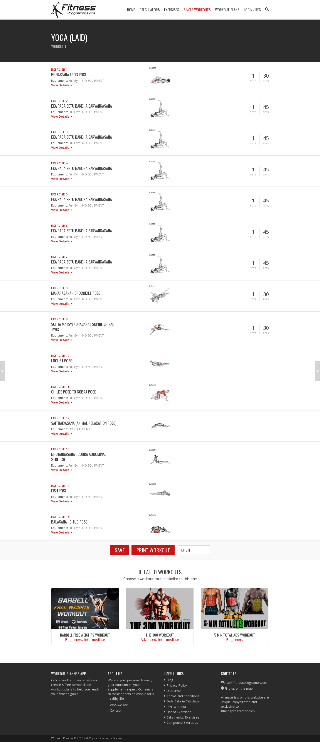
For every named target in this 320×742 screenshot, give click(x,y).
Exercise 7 (59, 257)
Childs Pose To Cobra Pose (73, 392)
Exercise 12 (60, 418)
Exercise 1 (59, 69)
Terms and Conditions (183, 696)
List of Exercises (179, 712)
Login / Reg (252, 9)
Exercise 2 (59, 101)
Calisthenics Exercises (183, 717)
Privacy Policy (177, 685)
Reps (266, 81)
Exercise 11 (60, 387)
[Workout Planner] (73, 9)
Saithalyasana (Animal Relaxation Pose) (83, 423)
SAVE (120, 550)
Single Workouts (197, 9)
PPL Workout (176, 706)
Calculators (150, 9)
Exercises (171, 9)
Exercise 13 (60, 449)
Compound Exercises (182, 722)
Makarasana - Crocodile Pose (75, 293)
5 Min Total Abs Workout (234, 635)
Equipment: (59, 80)
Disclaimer (174, 690)
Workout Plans (227, 9)
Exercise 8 (59, 288)
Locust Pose (61, 360)
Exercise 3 (59, 132)
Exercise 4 (59, 163)
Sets (253, 81)
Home (131, 9)
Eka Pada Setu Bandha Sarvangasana (81, 106)
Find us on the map (238, 688)
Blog (170, 680)
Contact (115, 710)
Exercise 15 (60, 517)
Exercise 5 (59, 194)
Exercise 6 (59, 225)
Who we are (119, 705)
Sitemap (118, 738)
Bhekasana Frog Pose (69, 74)
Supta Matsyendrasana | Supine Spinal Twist (82, 326)
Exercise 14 (60, 486)
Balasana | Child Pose (69, 522)
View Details (60, 85)
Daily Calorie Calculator (183, 701)
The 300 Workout (160, 635)
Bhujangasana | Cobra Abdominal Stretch (78, 456)
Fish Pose (59, 491)
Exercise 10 (60, 355)
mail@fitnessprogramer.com (245, 682)
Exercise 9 (59, 319)
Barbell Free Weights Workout (85, 635)
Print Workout (153, 550)
